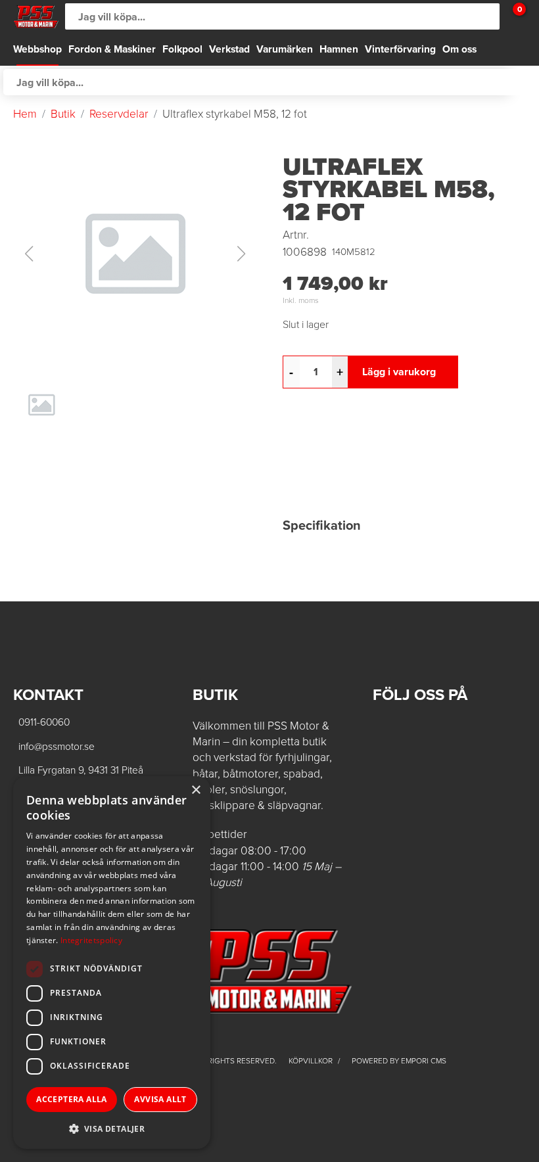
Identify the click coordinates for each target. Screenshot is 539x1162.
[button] (135, 253)
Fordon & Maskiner (112, 49)
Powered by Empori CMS (399, 1061)
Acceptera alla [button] (71, 1099)
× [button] (195, 790)
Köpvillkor (312, 1061)
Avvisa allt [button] (160, 1099)
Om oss (459, 49)
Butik (63, 113)
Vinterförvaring (400, 49)
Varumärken (284, 49)
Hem (25, 113)
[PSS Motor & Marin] (36, 16)
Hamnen (338, 49)
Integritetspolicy (91, 940)
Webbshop (37, 49)
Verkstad (229, 49)
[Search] (486, 16)
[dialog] (111, 962)
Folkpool (182, 49)
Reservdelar (119, 113)
